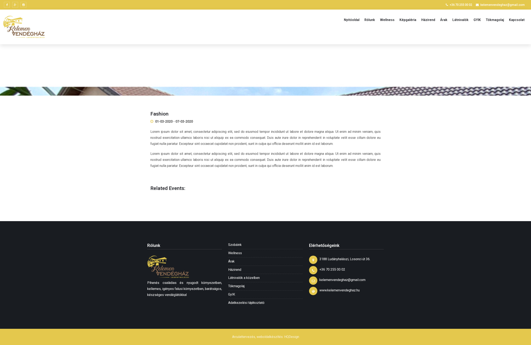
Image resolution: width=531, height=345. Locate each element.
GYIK (477, 20)
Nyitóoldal (351, 20)
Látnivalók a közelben (244, 278)
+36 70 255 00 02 (461, 4)
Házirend (428, 20)
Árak (443, 20)
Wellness (387, 20)
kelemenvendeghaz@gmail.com (502, 4)
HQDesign (291, 337)
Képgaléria (407, 20)
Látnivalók (460, 20)
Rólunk (369, 20)
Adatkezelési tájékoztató (246, 303)
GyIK (231, 294)
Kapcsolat (517, 20)
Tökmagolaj (495, 20)
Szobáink (235, 245)
